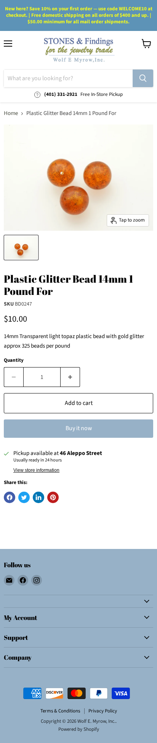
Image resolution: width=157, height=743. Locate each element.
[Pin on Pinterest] (53, 497)
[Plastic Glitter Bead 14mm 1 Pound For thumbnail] (21, 247)
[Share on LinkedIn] (38, 497)
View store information (36, 470)
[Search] (143, 78)
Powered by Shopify (78, 729)
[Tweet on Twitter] (24, 497)
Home (11, 113)
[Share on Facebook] (9, 497)
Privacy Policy (102, 710)
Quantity (14, 360)
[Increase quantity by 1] (70, 377)
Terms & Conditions (60, 710)
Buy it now (79, 428)
